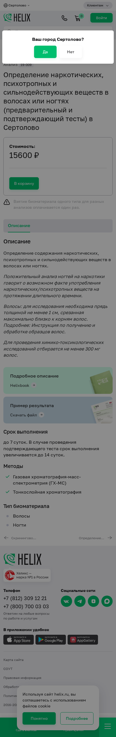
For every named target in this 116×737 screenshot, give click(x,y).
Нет (70, 51)
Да (45, 51)
